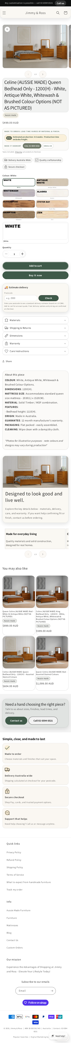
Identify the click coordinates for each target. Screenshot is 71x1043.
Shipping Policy (15, 867)
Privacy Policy (14, 852)
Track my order (14, 889)
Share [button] (9, 361)
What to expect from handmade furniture (29, 882)
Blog (9, 932)
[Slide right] (42, 74)
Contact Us (12, 940)
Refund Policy (14, 859)
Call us (60, 3)
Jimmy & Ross (16, 1028)
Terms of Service (15, 874)
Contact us (16, 720)
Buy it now (35, 275)
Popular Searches (20, 1037)
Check (48, 298)
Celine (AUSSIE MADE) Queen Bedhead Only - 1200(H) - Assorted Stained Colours (18, 674)
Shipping (18, 152)
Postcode (8, 293)
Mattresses (12, 925)
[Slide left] (28, 74)
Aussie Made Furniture (19, 910)
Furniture (12, 917)
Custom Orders (15, 947)
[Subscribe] (52, 991)
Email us (48, 146)
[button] (4, 12)
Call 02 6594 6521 (32, 146)
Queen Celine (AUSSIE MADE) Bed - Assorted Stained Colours (51, 673)
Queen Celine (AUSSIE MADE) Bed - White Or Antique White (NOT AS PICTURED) (18, 614)
